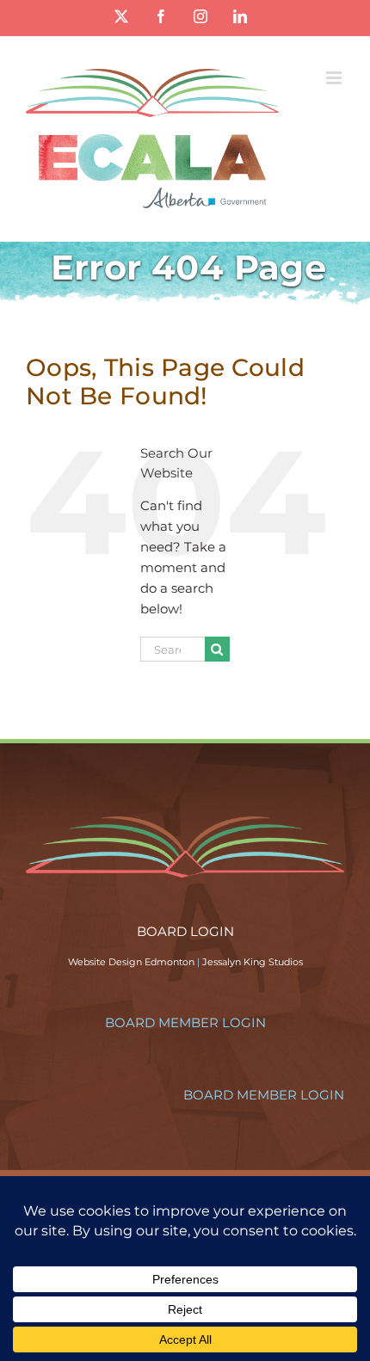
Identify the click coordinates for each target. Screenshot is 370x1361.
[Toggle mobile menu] (335, 78)
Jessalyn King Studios (252, 962)
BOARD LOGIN (185, 931)
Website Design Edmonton (131, 962)
